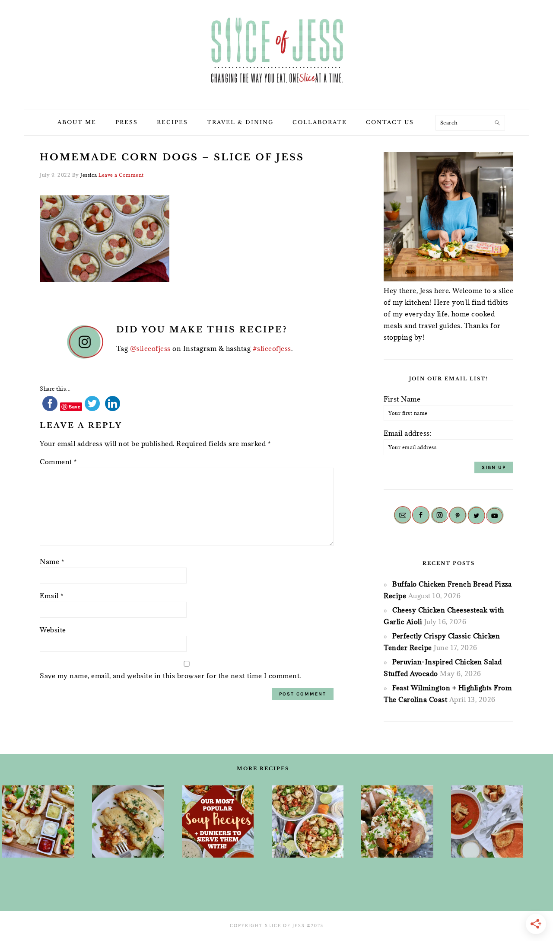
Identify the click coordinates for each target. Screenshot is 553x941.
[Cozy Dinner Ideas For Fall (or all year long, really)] (397, 821)
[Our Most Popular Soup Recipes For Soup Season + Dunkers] (218, 821)
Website (53, 629)
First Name (402, 399)
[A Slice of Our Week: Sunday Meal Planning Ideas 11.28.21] (487, 821)
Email (52, 595)
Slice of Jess (276, 51)
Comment (58, 461)
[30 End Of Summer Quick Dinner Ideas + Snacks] (38, 821)
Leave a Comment (121, 175)
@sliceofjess (150, 348)
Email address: (408, 433)
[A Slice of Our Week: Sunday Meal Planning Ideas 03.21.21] (308, 821)
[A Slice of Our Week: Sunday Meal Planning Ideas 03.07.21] (128, 821)
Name (52, 561)
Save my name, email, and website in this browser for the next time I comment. (170, 675)
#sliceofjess (272, 348)
